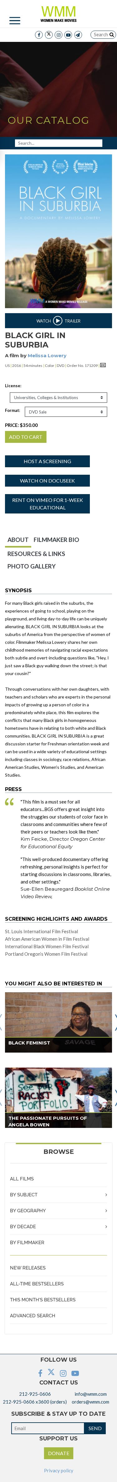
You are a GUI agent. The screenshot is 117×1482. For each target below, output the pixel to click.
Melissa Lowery (47, 355)
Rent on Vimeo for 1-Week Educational (47, 503)
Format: (12, 410)
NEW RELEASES (28, 1268)
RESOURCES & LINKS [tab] (36, 553)
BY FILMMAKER (27, 1242)
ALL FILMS (22, 1179)
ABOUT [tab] (18, 539)
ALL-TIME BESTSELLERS (37, 1284)
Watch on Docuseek (47, 480)
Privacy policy (58, 1470)
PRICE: (21, 425)
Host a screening (47, 461)
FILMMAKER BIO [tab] (56, 539)
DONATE (58, 1453)
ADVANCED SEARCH (32, 1316)
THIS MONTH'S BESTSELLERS (43, 1300)
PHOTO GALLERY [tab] (31, 566)
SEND (95, 1428)
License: (13, 385)
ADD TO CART (25, 437)
